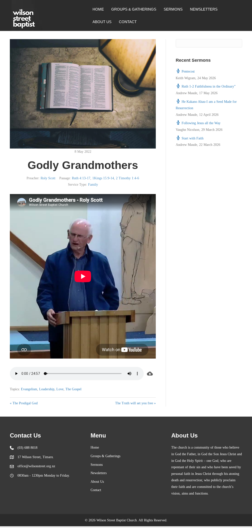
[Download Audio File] (150, 373)
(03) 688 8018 (27, 448)
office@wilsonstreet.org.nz (36, 466)
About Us (102, 22)
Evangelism (29, 389)
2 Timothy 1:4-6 (127, 178)
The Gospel (73, 389)
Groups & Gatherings (133, 9)
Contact (128, 22)
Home (98, 9)
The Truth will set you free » (135, 403)
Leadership (46, 389)
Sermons (173, 9)
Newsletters (204, 9)
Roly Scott (48, 178)
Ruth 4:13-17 (81, 178)
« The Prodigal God (24, 403)
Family (93, 184)
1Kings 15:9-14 (103, 178)
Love (59, 389)
